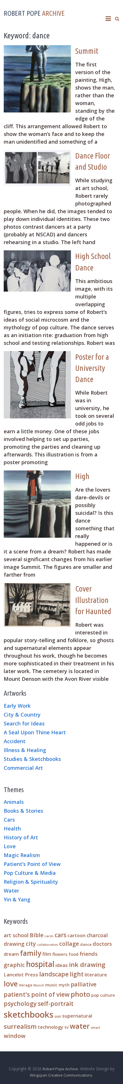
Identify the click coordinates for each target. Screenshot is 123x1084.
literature (96, 974)
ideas (61, 965)
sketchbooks (28, 1014)
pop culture (103, 995)
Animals (14, 802)
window (14, 1036)
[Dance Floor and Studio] (39, 153)
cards (49, 936)
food (73, 954)
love (11, 983)
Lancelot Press (21, 974)
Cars (9, 820)
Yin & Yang (17, 900)
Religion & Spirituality (31, 882)
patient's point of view (37, 994)
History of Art (21, 837)
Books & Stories (23, 811)
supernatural (77, 1015)
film (46, 954)
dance (86, 944)
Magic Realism (22, 855)
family (30, 953)
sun (58, 1016)
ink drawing (87, 964)
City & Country (22, 715)
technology (50, 1027)
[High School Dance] (39, 254)
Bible (36, 935)
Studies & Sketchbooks (32, 759)
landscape (54, 974)
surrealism (20, 1026)
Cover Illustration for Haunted (93, 599)
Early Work (17, 706)
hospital (40, 964)
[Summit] (39, 49)
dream (11, 954)
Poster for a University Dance (92, 367)
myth (64, 985)
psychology (20, 1004)
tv (66, 1027)
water (80, 1026)
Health (12, 829)
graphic (14, 965)
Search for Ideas (24, 724)
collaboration (47, 945)
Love (10, 846)
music (51, 985)
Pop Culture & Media (30, 873)
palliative (83, 984)
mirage (25, 985)
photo (80, 994)
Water (11, 891)
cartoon (77, 935)
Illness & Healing (25, 750)
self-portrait (56, 1004)
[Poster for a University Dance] (39, 354)
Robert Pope (34, 13)
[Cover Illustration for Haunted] (39, 586)
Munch (38, 985)
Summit (86, 50)
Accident (14, 741)
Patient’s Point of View (32, 864)
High (82, 476)
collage (69, 943)
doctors (102, 943)
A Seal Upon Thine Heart (35, 732)
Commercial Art (23, 768)
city (31, 943)
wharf (95, 1028)
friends (89, 953)
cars (60, 935)
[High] (39, 474)
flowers (60, 954)
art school (16, 935)
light (77, 974)
